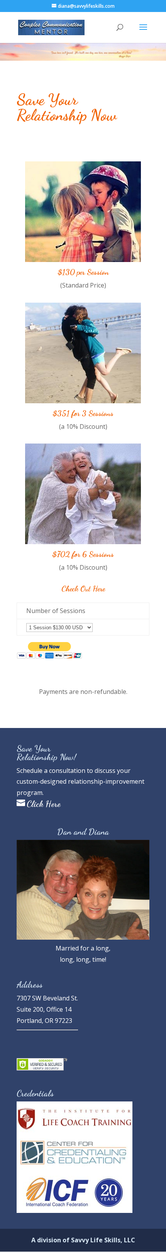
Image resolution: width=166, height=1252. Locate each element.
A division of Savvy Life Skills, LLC (83, 1240)
